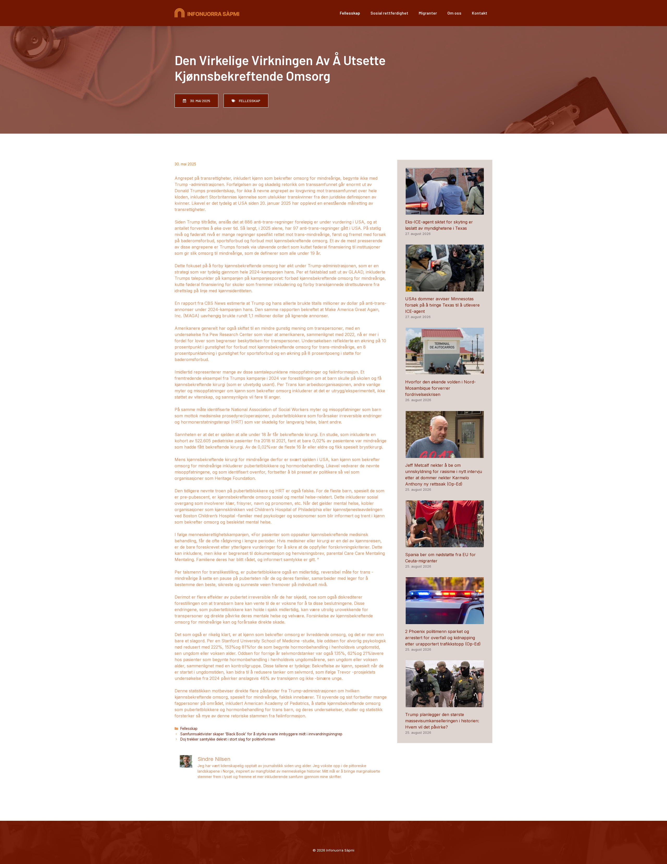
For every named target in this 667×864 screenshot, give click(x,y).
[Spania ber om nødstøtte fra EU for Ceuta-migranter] (445, 544)
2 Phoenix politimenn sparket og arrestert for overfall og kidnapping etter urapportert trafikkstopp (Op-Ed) (443, 638)
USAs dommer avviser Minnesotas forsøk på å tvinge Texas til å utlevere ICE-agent (442, 305)
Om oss (454, 12)
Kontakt (479, 12)
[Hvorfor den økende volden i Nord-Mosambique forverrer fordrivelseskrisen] (445, 371)
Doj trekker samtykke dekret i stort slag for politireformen (227, 739)
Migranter (428, 12)
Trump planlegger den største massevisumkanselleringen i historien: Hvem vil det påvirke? (442, 721)
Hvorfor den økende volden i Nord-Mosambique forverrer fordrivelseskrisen (440, 388)
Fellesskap (350, 12)
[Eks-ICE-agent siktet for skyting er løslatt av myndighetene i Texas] (445, 211)
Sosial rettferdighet (389, 12)
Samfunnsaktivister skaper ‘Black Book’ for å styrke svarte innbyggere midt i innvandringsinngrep (261, 734)
